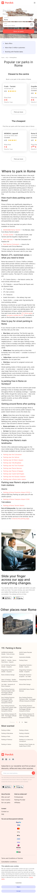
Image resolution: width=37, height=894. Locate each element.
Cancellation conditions (9, 862)
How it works (5, 800)
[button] (18, 18)
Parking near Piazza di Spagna (13, 471)
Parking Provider (19, 800)
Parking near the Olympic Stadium (14, 476)
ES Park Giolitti (8, 235)
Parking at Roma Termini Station (13, 505)
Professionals (18, 797)
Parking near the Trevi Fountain (13, 465)
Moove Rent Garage (24, 684)
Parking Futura (23, 660)
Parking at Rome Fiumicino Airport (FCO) (16, 492)
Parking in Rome (23, 730)
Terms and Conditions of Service (12, 858)
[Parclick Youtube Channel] (13, 759)
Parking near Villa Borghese (12, 463)
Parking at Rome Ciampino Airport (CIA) (16, 499)
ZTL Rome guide (27, 313)
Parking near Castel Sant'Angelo (13, 474)
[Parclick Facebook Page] (9, 759)
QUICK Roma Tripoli (6, 657)
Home (2, 57)
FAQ (2, 814)
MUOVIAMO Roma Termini (11, 230)
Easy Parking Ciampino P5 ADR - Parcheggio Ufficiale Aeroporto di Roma (8, 715)
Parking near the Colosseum (12, 454)
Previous (12, 722)
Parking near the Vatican (11, 457)
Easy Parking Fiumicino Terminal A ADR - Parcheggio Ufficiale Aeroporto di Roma (27, 699)
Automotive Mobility (24, 657)
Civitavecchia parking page (20, 518)
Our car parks (5, 802)
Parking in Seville (24, 736)
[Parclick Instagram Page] (2, 759)
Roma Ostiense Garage (7, 674)
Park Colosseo (8, 239)
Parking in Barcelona (7, 733)
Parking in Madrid (24, 733)
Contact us (5, 811)
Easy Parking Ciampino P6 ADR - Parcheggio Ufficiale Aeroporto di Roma (26, 715)
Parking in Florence (6, 739)
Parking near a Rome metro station (14, 479)
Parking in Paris (5, 736)
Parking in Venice (6, 744)
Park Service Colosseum (11, 244)
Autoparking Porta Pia (25, 679)
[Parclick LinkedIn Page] (6, 759)
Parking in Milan (5, 730)
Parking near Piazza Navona (12, 468)
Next (26, 722)
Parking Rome (13, 57)
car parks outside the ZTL (15, 315)
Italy (7, 57)
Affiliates (17, 802)
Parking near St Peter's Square (13, 460)
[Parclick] (7, 2)
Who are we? (5, 797)
